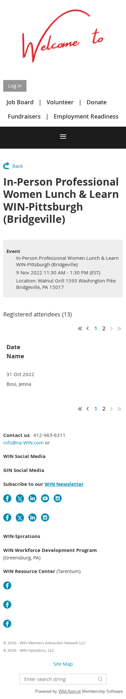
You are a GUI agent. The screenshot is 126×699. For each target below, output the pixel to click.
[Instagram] (58, 498)
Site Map (63, 663)
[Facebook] (7, 498)
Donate (97, 102)
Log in (15, 85)
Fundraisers (24, 116)
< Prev (88, 328)
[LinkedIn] (32, 498)
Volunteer (60, 102)
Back (17, 166)
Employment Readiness (86, 116)
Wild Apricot (69, 691)
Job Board (20, 102)
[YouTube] (45, 498)
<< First (80, 328)
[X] (20, 498)
